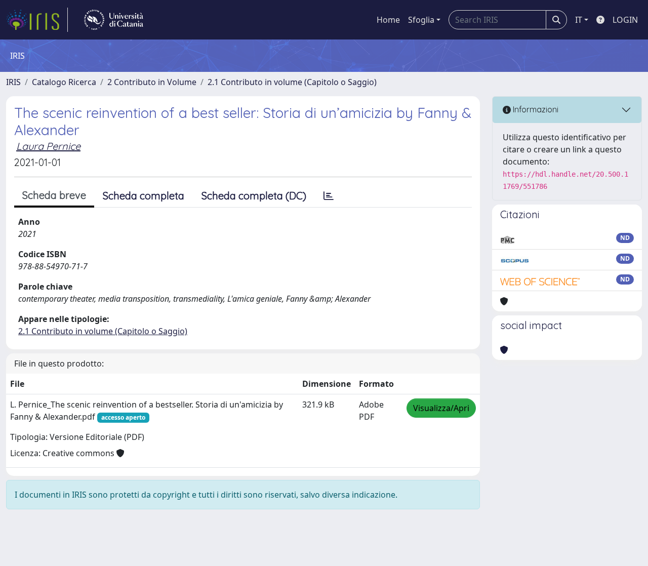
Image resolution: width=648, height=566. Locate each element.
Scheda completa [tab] (143, 195)
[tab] (328, 196)
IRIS (13, 82)
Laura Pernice (48, 146)
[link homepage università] (113, 20)
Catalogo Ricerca (64, 82)
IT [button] (578, 19)
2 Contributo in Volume (151, 82)
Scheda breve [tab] (54, 195)
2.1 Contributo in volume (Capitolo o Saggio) (292, 82)
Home (388, 19)
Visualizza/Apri (441, 408)
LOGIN (625, 19)
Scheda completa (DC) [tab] (253, 195)
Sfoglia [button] (421, 19)
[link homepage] (37, 20)
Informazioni (534, 109)
